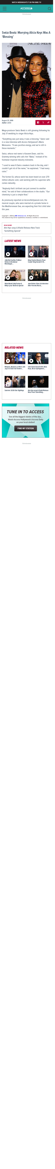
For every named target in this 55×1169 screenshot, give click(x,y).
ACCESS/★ (26, 8)
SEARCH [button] (49, 8)
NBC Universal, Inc (20, 216)
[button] (4, 8)
